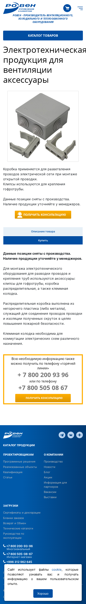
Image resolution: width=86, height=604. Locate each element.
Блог (47, 472)
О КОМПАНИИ (53, 454)
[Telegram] (62, 434)
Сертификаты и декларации (21, 512)
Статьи (7, 477)
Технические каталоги (18, 528)
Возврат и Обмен (14, 523)
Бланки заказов (13, 518)
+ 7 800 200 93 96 (43, 375)
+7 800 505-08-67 (19, 554)
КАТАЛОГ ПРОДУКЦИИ (19, 445)
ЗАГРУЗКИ (10, 505)
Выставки (50, 497)
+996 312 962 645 (19, 562)
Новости (49, 467)
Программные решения (19, 461)
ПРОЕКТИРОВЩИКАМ (18, 454)
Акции (48, 477)
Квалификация (12, 472)
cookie (57, 569)
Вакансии (50, 492)
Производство (53, 461)
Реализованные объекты (20, 467)
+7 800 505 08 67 (43, 388)
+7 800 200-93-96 (19, 546)
